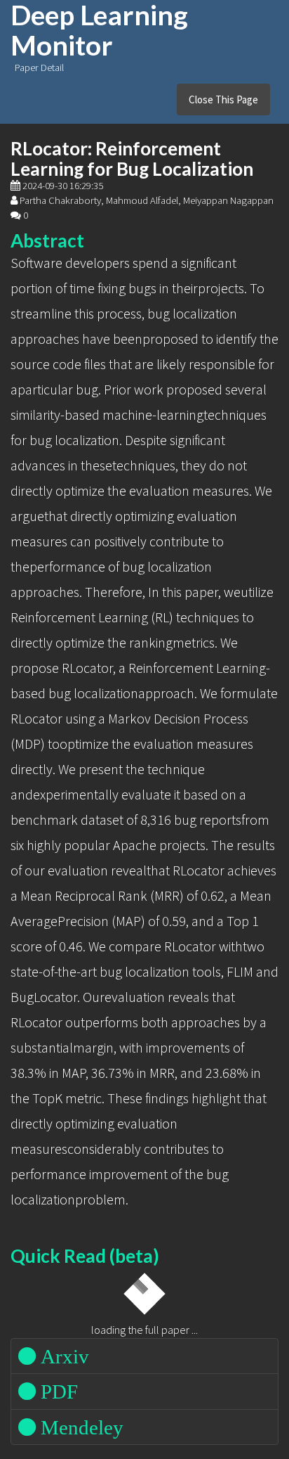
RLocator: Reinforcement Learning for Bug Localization (132, 158)
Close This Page (223, 99)
